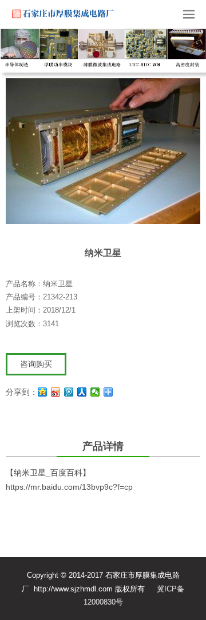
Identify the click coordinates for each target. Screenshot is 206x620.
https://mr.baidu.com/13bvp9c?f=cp (69, 488)
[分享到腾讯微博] (69, 393)
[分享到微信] (95, 393)
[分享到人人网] (82, 393)
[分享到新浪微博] (56, 393)
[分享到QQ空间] (42, 393)
